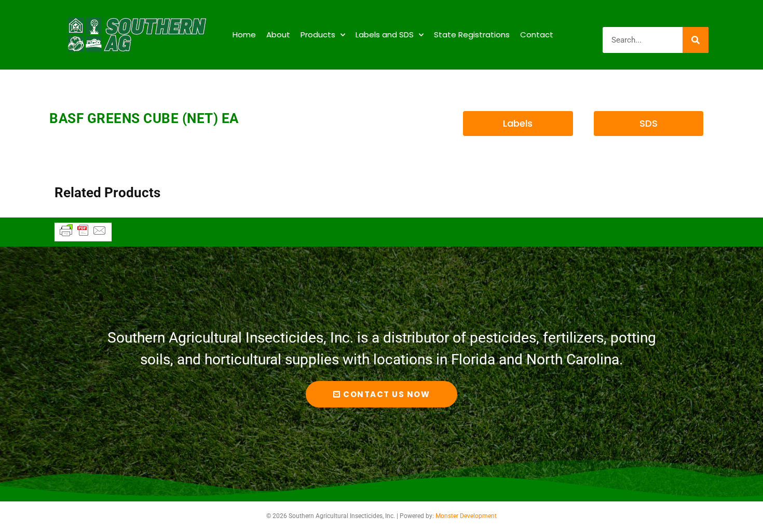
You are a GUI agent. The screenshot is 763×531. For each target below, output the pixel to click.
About (278, 34)
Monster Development (466, 516)
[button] (518, 123)
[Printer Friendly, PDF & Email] (83, 235)
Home (244, 34)
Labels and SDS (385, 34)
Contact (536, 34)
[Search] (696, 40)
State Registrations (472, 34)
